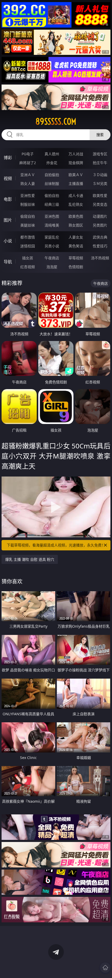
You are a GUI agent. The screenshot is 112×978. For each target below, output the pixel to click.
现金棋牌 (76, 162)
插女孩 (27, 257)
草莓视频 (76, 257)
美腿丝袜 (27, 225)
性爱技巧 (100, 245)
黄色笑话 (76, 245)
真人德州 (52, 153)
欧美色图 (76, 216)
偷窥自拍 (27, 216)
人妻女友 (76, 237)
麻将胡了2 (27, 162)
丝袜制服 (52, 183)
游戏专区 (100, 153)
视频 (8, 178)
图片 (8, 220)
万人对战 (76, 153)
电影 (8, 199)
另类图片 (100, 225)
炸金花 (51, 162)
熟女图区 (76, 225)
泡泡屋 (51, 266)
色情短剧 (76, 266)
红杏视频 (27, 266)
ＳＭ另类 (100, 183)
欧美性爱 (100, 195)
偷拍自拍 (52, 195)
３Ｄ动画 (100, 174)
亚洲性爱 (27, 195)
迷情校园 (27, 245)
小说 (8, 241)
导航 (8, 262)
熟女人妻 (27, 183)
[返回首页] (105, 967)
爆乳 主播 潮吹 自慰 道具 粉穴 (29, 559)
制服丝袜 (27, 204)
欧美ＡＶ (76, 174)
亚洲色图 (52, 216)
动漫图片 (100, 216)
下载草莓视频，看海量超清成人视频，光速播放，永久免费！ (56, 545)
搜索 (100, 134)
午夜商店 (52, 257)
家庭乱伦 (52, 237)
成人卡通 (76, 195)
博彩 (8, 157)
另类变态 (100, 204)
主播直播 (76, 183)
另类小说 (52, 245)
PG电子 (28, 153)
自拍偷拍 (52, 174)
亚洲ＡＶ (27, 174)
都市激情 (27, 237)
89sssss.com (55, 121)
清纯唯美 (52, 225)
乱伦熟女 (76, 204)
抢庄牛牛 (100, 162)
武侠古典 (100, 237)
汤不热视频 (100, 257)
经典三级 (52, 204)
